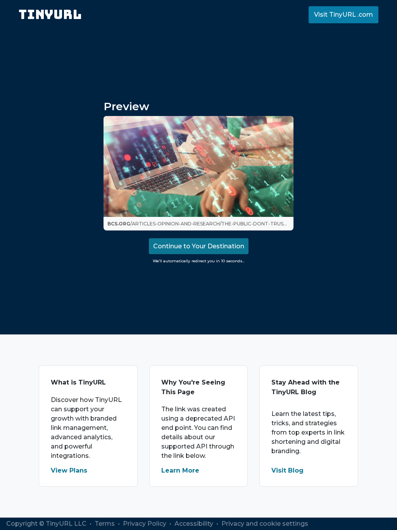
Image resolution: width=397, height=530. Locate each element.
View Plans (69, 470)
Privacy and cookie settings (264, 523)
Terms (105, 523)
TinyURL (50, 14)
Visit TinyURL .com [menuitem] (343, 14)
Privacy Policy (145, 523)
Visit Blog (287, 470)
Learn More (180, 470)
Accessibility (194, 523)
